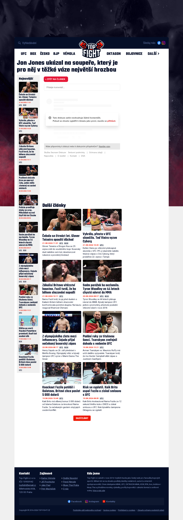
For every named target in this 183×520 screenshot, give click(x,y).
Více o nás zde (99, 490)
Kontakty (110, 501)
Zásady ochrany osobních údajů (151, 510)
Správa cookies (109, 510)
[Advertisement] (82, 180)
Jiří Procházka (48, 481)
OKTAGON (114, 53)
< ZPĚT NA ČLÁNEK (55, 79)
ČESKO (45, 53)
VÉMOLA (69, 53)
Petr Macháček (48, 488)
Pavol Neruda (69, 481)
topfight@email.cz (27, 485)
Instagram (94, 501)
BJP (56, 53)
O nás (65, 488)
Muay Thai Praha (71, 485)
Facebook (76, 501)
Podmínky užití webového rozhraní (87, 510)
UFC (23, 53)
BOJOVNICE (134, 53)
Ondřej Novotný (70, 478)
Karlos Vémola (48, 478)
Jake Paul (45, 485)
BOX (33, 53)
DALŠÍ (152, 53)
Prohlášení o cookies (126, 510)
